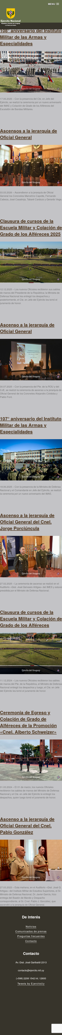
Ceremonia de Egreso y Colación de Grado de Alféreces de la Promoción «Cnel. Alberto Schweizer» (28, 722)
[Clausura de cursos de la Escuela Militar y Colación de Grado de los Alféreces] (31, 653)
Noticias (31, 926)
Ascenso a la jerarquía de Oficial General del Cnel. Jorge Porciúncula (27, 521)
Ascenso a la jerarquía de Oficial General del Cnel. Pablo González (27, 825)
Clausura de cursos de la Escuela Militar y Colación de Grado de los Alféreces (31, 618)
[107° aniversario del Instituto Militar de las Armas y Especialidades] (31, 460)
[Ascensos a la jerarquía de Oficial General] (31, 165)
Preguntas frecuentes (31, 936)
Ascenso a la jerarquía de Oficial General (27, 327)
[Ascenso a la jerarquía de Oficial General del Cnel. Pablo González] (31, 860)
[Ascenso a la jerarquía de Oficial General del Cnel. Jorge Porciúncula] (31, 556)
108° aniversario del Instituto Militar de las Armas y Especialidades (30, 37)
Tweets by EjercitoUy (31, 983)
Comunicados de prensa (31, 931)
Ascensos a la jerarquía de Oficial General (28, 133)
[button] (53, 4)
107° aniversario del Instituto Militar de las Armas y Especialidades (30, 425)
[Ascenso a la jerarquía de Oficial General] (31, 359)
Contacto (31, 941)
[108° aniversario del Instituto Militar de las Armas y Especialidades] (31, 71)
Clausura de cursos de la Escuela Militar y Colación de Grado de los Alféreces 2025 (31, 227)
